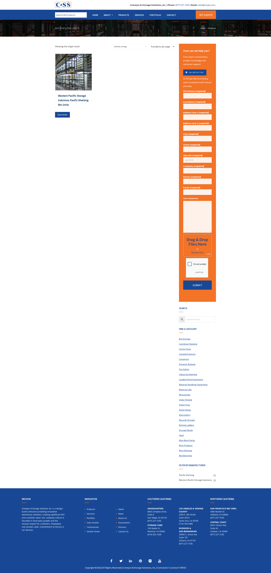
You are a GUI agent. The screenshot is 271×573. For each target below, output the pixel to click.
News (121, 513)
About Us (122, 518)
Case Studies (93, 522)
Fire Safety (184, 369)
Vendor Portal (93, 531)
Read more (62, 114)
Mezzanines (184, 394)
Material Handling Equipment (193, 384)
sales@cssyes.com (206, 5)
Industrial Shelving (188, 374)
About (107, 15)
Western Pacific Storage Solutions (195, 480)
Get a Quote (205, 14)
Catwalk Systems (187, 354)
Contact (171, 15)
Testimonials (93, 527)
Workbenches (185, 455)
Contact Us (123, 531)
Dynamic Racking (187, 364)
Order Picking (185, 399)
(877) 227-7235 (182, 5)
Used (181, 435)
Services (139, 15)
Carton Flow (185, 349)
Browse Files (197, 252)
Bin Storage (184, 338)
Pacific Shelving (186, 475)
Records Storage (187, 420)
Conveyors (184, 359)
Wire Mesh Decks (187, 440)
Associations (124, 522)
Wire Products (186, 445)
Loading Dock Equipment (191, 379)
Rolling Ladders (186, 425)
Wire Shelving (185, 450)
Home (95, 15)
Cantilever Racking (188, 344)
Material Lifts (185, 389)
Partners (122, 527)
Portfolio (155, 15)
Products (123, 15)
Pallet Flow (184, 404)
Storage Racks (186, 430)
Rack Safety (184, 415)
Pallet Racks (185, 410)
